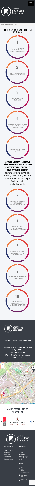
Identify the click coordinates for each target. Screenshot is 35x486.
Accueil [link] (2, 24)
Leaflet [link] (22, 403)
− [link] (2, 367)
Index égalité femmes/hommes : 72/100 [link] (24, 458)
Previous (2, 421)
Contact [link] (20, 450)
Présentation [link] (8, 24)
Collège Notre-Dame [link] (7, 456)
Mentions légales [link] (22, 454)
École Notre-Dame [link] (7, 452)
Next (33, 421)
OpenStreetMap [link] (32, 403)
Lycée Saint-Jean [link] (7, 458)
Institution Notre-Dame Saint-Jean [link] (10, 450)
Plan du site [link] (21, 452)
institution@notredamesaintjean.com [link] (19, 355)
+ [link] (2, 364)
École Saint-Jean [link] (7, 454)
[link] (17, 8)
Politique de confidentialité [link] (23, 456)
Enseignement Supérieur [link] (8, 459)
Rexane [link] (6, 482)
